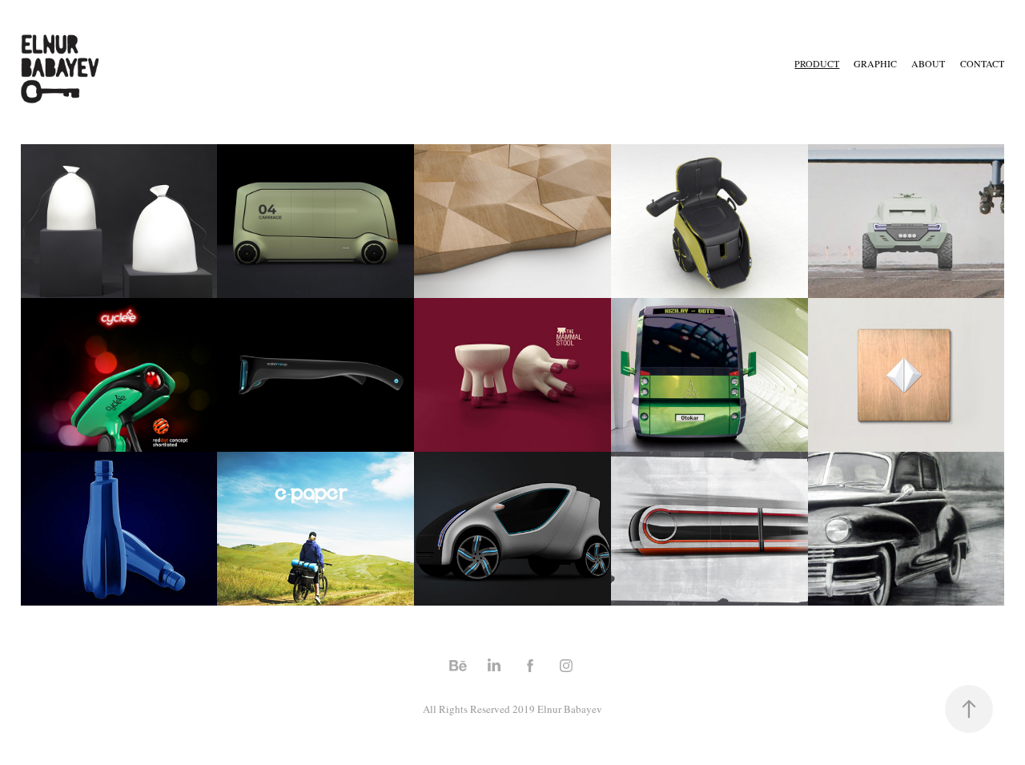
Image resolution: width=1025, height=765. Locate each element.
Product (816, 63)
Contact (982, 63)
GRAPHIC (875, 63)
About (928, 63)
